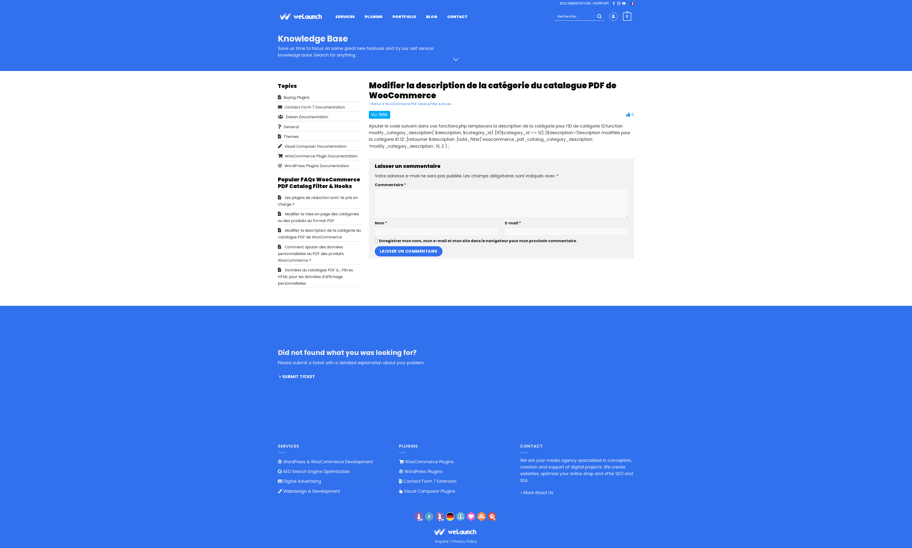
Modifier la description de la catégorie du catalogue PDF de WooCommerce (319, 234)
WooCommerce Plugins (429, 462)
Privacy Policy (464, 541)
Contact (457, 17)
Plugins (374, 17)
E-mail (513, 223)
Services (345, 17)
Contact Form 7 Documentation (315, 107)
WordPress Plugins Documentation (317, 166)
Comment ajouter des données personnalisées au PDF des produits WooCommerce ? (311, 253)
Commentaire (390, 185)
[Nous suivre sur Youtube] (623, 3)
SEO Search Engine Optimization (316, 471)
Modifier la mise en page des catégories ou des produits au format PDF (318, 217)
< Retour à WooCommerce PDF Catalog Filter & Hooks (410, 104)
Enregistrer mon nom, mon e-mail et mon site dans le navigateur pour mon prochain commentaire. (478, 241)
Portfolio (404, 17)
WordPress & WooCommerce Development (327, 462)
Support (601, 3)
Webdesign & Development (311, 491)
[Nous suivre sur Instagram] (618, 3)
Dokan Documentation (307, 117)
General (291, 127)
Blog (431, 17)
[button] (613, 16)
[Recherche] (599, 16)
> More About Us (536, 493)
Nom (381, 223)
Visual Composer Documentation (316, 146)
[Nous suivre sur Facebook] (613, 3)
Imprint (442, 541)
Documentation (575, 3)
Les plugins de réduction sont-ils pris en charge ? (318, 201)
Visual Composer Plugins (429, 491)
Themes (291, 136)
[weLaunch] (301, 16)
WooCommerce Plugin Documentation (321, 156)
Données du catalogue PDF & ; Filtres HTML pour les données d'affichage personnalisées (315, 276)
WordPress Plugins (422, 471)
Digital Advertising (301, 481)
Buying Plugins (296, 97)
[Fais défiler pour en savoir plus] (456, 59)
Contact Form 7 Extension (429, 481)
